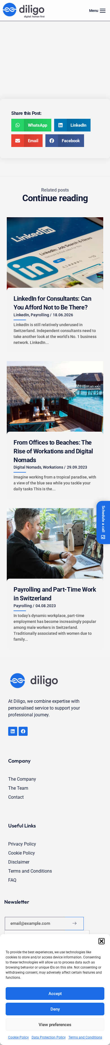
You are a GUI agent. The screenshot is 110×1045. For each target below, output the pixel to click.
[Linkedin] (12, 731)
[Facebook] (23, 731)
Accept (55, 993)
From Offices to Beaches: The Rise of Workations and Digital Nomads (53, 451)
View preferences (55, 1024)
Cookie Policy (18, 1037)
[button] (101, 941)
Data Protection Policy (49, 1037)
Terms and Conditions (85, 1037)
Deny (55, 1009)
